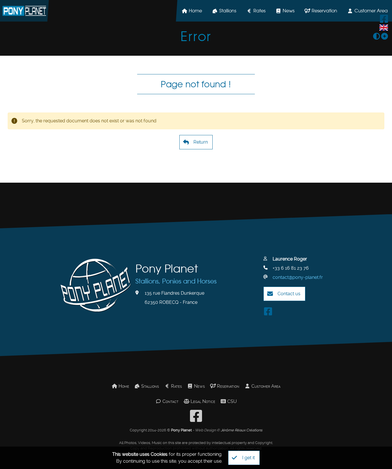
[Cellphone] (267, 268)
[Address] (139, 293)
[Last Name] (267, 259)
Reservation (324, 10)
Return (200, 142)
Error (196, 36)
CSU (231, 401)
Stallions (227, 10)
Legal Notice (202, 401)
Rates (259, 10)
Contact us (288, 293)
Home (195, 10)
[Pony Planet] (24, 11)
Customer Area (265, 386)
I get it (248, 457)
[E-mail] (267, 277)
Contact (169, 401)
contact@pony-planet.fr (298, 277)
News (288, 10)
